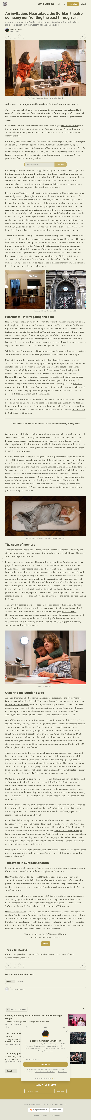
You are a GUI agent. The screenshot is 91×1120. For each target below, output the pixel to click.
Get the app (56, 1110)
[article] (45, 1021)
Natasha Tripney (16, 29)
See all (9, 1071)
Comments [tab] (10, 982)
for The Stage (47, 129)
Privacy (45, 1104)
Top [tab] (7, 1009)
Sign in (84, 4)
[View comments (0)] (15, 36)
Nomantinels (46, 711)
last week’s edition (69, 125)
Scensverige (67, 708)
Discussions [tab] (22, 1009)
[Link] (2, 317)
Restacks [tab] (20, 982)
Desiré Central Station (15, 911)
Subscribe (73, 4)
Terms (51, 1104)
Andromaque (11, 896)
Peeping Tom (32, 569)
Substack (34, 1115)
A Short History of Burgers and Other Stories (48, 562)
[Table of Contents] (2, 560)
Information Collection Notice (45, 1072)
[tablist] (14, 981)
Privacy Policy (62, 1072)
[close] (67, 1031)
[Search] (59, 4)
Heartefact (10, 113)
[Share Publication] (63, 4)
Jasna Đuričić (67, 246)
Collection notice (61, 1104)
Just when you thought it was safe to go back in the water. (27, 1021)
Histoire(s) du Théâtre (59, 877)
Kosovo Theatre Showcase (27, 824)
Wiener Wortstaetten (64, 711)
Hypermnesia (17, 363)
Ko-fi (33, 151)
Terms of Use (56, 1070)
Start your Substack (39, 1110)
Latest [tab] (13, 1009)
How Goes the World (15, 877)
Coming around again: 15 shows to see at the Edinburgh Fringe (33, 1017)
